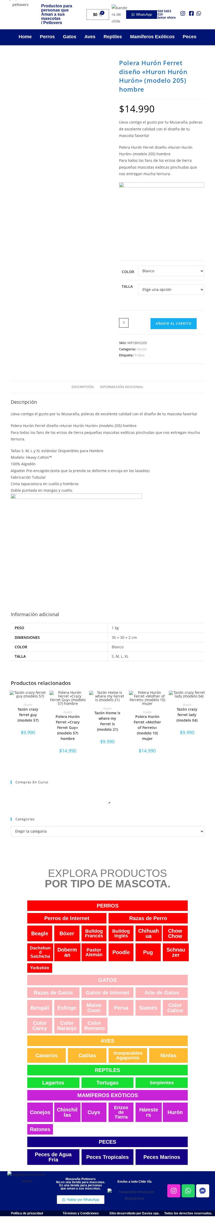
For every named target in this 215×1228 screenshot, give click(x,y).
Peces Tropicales (107, 1157)
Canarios (46, 1055)
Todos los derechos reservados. (188, 1213)
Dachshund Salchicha (40, 952)
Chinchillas (67, 1112)
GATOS (107, 980)
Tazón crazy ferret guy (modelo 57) (28, 715)
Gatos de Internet (107, 992)
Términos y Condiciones (81, 1213)
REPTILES (107, 1070)
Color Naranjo (67, 1025)
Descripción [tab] (83, 387)
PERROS (108, 906)
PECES (107, 1142)
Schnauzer (175, 952)
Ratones (40, 1129)
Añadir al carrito (173, 323)
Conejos (40, 1112)
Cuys (94, 1112)
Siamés (148, 1008)
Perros (47, 36)
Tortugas (107, 1083)
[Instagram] (173, 1190)
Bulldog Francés (94, 933)
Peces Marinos (161, 1157)
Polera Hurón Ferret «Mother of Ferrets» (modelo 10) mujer (147, 727)
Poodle (121, 952)
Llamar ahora (166, 17)
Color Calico (175, 1007)
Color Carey (40, 1025)
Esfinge (66, 1008)
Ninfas (168, 1055)
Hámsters (148, 1112)
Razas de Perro (148, 918)
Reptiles (113, 36)
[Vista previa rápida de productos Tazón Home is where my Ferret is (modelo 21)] (123, 700)
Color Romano (94, 1025)
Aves (89, 36)
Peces (189, 36)
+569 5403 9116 (163, 12)
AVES (107, 1041)
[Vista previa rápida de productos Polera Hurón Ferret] (83, 700)
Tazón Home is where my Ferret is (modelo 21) (107, 721)
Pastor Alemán (94, 952)
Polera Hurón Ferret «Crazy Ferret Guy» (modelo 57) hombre (68, 727)
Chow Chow (175, 933)
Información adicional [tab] (121, 387)
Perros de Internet (66, 918)
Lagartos (53, 1083)
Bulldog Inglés (121, 933)
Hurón (142, 349)
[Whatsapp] (188, 1190)
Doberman (67, 952)
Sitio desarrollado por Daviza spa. (134, 1213)
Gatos (69, 36)
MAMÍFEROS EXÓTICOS (107, 1095)
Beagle (39, 933)
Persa (121, 1008)
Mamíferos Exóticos (152, 36)
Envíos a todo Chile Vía (134, 1181)
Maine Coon (94, 1007)
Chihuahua (148, 933)
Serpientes (162, 1082)
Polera (139, 355)
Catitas (87, 1055)
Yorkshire (39, 968)
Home (25, 36)
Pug (148, 952)
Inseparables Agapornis (128, 1055)
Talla (127, 286)
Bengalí (39, 1008)
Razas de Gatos (53, 992)
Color (128, 271)
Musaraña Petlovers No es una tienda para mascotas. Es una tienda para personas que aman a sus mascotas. (80, 1183)
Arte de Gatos (161, 992)
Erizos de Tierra (121, 1112)
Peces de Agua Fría (53, 1157)
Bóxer (67, 933)
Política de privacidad (27, 1213)
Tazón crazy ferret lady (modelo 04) (186, 715)
